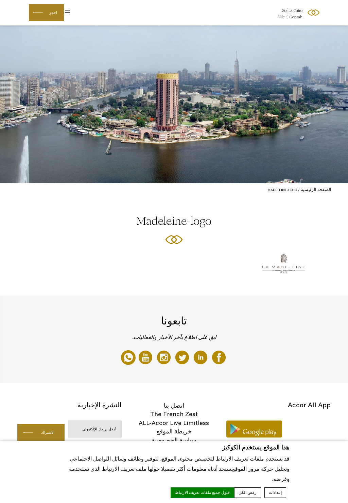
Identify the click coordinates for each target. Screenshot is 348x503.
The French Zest (174, 414)
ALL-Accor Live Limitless (174, 423)
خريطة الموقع (174, 431)
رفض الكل (248, 492)
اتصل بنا (174, 405)
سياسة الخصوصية (174, 440)
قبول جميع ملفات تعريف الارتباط (202, 492)
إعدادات (275, 492)
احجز (53, 12)
